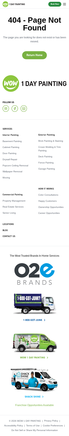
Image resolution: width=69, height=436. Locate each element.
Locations (8, 224)
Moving (6, 177)
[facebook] (15, 108)
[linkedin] (24, 108)
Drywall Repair (10, 159)
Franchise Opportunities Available (34, 405)
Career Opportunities (48, 212)
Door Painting (9, 153)
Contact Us (9, 236)
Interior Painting (10, 134)
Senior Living (9, 212)
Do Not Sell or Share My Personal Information (34, 430)
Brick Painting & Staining (49, 140)
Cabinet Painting (10, 147)
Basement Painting (11, 141)
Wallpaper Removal (12, 171)
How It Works (46, 188)
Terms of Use (33, 425)
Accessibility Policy (15, 425)
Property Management (13, 200)
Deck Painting (44, 156)
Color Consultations (47, 194)
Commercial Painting (12, 194)
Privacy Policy (49, 420)
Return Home (34, 55)
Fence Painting (45, 162)
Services (7, 128)
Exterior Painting (46, 134)
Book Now (55, 4)
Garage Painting (45, 168)
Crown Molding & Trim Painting (49, 148)
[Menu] (64, 4)
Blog (5, 230)
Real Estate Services (12, 206)
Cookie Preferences (52, 425)
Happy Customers (46, 200)
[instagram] (6, 108)
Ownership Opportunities (49, 206)
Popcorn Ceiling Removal (14, 165)
